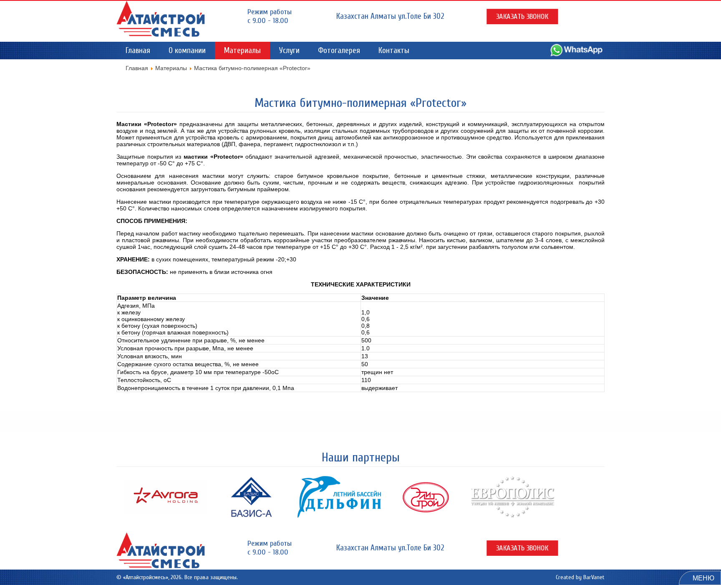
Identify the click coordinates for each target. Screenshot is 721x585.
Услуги (289, 50)
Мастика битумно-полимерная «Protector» (360, 103)
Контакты (393, 50)
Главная (138, 50)
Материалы (242, 50)
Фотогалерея (339, 50)
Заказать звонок (522, 16)
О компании (187, 50)
